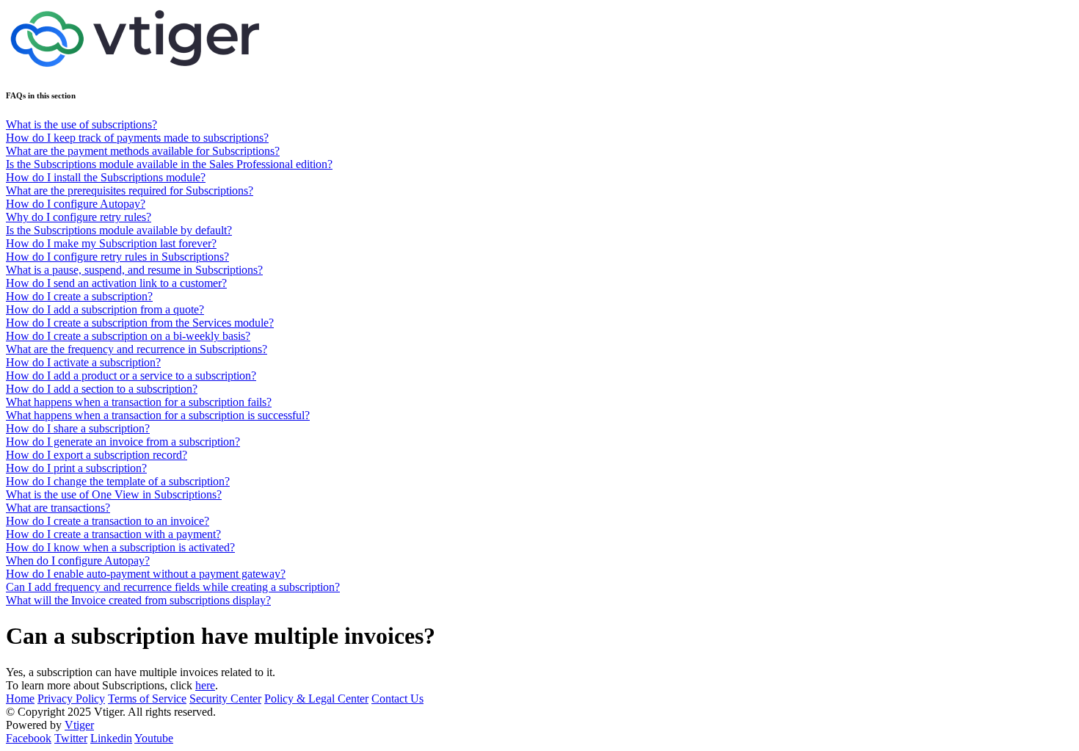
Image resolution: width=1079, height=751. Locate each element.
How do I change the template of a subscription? (118, 481)
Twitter (70, 738)
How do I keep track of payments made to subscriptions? (137, 137)
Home (20, 698)
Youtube (153, 738)
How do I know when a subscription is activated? (120, 547)
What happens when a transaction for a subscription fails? (139, 402)
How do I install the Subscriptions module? (106, 177)
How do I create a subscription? (79, 296)
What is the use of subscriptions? (81, 124)
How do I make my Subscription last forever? (111, 243)
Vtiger (79, 725)
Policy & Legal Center (316, 698)
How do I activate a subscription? (83, 362)
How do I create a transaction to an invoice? (107, 521)
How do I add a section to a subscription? (101, 388)
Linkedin (111, 738)
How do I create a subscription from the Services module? (140, 322)
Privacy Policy (71, 698)
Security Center (225, 698)
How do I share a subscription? (78, 428)
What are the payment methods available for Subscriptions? (143, 151)
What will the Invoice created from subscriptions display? (138, 600)
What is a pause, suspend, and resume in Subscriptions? (134, 270)
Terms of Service (147, 698)
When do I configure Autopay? (78, 560)
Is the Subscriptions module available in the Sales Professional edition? (169, 164)
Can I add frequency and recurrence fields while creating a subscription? (173, 587)
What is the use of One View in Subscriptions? (114, 494)
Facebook (28, 738)
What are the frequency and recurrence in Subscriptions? (136, 349)
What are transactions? (58, 507)
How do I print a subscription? (76, 468)
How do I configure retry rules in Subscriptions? (117, 256)
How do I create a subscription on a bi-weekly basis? (128, 336)
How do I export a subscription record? (96, 455)
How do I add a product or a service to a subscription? (131, 375)
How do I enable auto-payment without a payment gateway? (146, 573)
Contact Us (397, 698)
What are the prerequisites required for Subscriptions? (129, 190)
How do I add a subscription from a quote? (105, 309)
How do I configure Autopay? (75, 203)
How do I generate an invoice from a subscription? (123, 441)
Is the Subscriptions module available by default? (119, 230)
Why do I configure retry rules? (78, 217)
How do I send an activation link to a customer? (116, 283)
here (205, 685)
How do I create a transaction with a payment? (113, 534)
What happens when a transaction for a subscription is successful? (158, 415)
